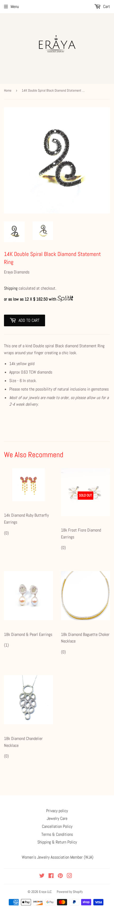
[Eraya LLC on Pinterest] (60, 876)
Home (7, 90)
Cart (106, 6)
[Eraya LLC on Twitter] (42, 876)
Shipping (10, 288)
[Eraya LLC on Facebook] (51, 876)
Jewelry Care (57, 818)
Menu (15, 6)
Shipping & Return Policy (57, 842)
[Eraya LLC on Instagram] (69, 876)
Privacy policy (57, 810)
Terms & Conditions (57, 834)
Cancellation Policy (57, 826)
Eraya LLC (45, 891)
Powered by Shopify (70, 891)
